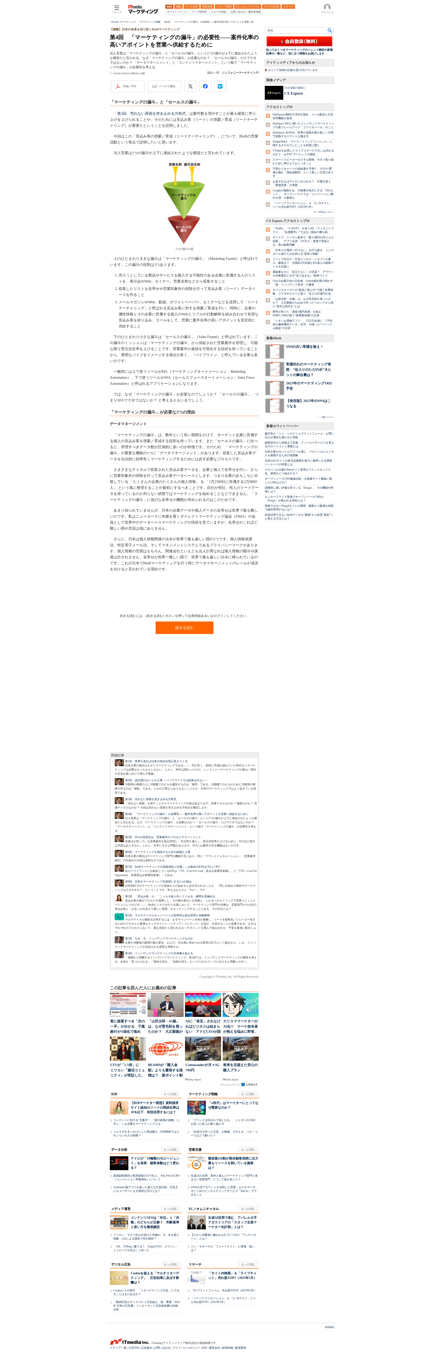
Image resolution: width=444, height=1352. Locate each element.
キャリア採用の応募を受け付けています (293, 70)
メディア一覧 (118, 1347)
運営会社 (214, 1347)
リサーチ (195, 1264)
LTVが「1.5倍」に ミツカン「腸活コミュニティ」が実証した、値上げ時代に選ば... (127, 1070)
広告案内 (146, 1347)
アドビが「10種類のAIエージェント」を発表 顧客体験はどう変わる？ (155, 1163)
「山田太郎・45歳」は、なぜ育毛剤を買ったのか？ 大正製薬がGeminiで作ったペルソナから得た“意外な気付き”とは (303, 302)
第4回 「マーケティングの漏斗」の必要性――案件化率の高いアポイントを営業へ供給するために (187, 814)
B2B (114, 1094)
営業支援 (195, 1149)
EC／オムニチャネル (204, 1209)
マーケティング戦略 (203, 1094)
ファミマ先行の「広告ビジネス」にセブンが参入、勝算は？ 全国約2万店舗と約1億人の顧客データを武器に (303, 263)
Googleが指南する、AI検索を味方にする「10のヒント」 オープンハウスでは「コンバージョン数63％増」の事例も (303, 194)
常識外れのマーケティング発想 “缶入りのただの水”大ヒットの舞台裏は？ (308, 369)
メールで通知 (167, 86)
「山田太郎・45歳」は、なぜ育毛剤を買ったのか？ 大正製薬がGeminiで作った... (165, 1026)
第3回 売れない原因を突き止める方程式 (151, 113)
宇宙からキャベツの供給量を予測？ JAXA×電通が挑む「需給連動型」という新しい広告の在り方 (303, 172)
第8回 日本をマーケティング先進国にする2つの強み (158, 881)
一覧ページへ (327, 417)
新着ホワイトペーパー (282, 426)
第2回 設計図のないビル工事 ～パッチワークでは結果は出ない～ (166, 780)
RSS (204, 1347)
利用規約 (329, 1327)
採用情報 (227, 1347)
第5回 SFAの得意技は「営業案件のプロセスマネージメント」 (164, 837)
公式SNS (133, 1347)
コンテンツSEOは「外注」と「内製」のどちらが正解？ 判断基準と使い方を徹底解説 (155, 1222)
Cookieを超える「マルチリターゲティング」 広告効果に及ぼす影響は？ (155, 1277)
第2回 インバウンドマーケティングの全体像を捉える (159, 953)
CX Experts (293, 93)
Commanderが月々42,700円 (202, 1067)
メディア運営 (121, 1209)
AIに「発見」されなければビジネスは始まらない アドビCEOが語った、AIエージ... (203, 1026)
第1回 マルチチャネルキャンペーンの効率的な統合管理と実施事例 (167, 915)
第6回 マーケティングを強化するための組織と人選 (157, 852)
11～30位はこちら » (324, 212)
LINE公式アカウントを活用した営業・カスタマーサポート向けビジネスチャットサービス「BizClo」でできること (224, 1191)
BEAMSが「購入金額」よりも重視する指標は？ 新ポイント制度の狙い (165, 1070)
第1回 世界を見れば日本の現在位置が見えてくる (156, 761)
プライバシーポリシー (186, 1347)
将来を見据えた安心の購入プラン (240, 1067)
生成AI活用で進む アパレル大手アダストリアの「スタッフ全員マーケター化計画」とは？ (232, 1222)
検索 (330, 30)
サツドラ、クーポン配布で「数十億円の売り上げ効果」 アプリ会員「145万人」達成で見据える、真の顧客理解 (303, 241)
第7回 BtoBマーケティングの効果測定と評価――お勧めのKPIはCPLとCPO (172, 866)
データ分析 (119, 1149)
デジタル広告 (121, 1264)
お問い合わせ (162, 1347)
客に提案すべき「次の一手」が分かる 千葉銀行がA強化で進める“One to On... (127, 1026)
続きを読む (184, 628)
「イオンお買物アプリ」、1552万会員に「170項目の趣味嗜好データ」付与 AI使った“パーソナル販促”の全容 (302, 324)
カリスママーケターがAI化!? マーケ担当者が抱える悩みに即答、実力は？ (240, 1026)
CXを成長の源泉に (294, 87)
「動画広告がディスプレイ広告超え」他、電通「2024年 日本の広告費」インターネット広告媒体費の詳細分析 (146, 1305)
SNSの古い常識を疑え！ (305, 346)
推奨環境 (240, 1347)
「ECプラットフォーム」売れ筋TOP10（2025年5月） (223, 1290)
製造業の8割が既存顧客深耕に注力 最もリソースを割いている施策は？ (235, 1163)
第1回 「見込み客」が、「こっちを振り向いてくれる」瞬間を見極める (170, 896)
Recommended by (231, 1084)
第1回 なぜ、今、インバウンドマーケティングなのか (159, 938)
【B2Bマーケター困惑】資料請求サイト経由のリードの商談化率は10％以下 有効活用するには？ (155, 1107)
